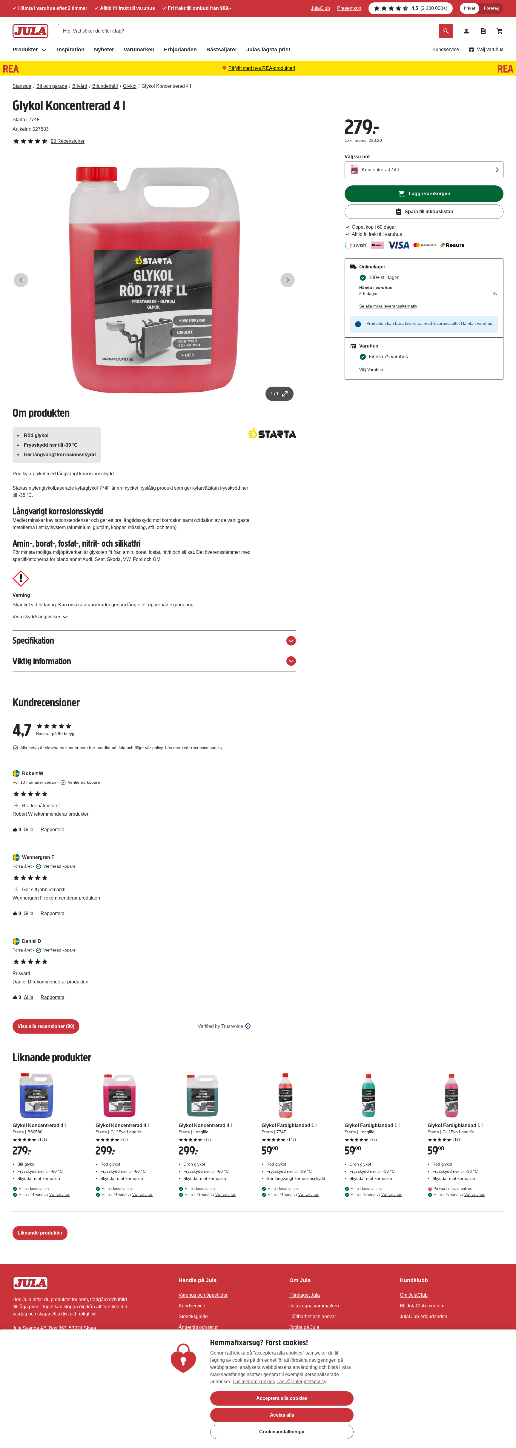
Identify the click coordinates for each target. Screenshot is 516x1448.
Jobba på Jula (304, 1327)
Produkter (25, 50)
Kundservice (445, 49)
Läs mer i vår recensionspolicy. (194, 747)
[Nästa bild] (287, 280)
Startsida (22, 86)
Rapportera (52, 829)
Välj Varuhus (371, 369)
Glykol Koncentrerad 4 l (166, 86)
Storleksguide (193, 1316)
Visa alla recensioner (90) (46, 1026)
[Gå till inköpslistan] (483, 31)
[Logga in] (466, 31)
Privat (469, 8)
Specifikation (33, 640)
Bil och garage (51, 86)
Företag (492, 8)
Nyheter (104, 50)
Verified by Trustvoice (220, 1026)
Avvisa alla (282, 1415)
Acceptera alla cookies (282, 1398)
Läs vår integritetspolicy (301, 1381)
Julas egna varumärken (314, 1305)
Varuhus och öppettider (203, 1295)
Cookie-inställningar (282, 1431)
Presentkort (349, 8)
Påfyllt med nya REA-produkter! (261, 68)
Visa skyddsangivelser (36, 616)
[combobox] (255, 31)
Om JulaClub (414, 1295)
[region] (258, 1388)
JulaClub (320, 8)
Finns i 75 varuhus (376, 1194)
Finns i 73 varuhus (210, 1194)
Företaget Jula (304, 1295)
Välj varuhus (490, 49)
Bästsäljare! (221, 50)
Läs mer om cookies (254, 1381)
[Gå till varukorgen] (500, 31)
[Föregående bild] (21, 280)
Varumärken (139, 50)
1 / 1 (275, 393)
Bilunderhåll (105, 86)
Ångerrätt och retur (198, 1327)
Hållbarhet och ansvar (312, 1316)
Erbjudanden (180, 50)
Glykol (129, 86)
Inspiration (71, 50)
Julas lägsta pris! (268, 50)
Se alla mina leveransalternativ (388, 306)
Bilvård (79, 86)
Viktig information (42, 661)
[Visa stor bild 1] (154, 280)
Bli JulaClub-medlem (422, 1305)
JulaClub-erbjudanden (423, 1316)
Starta (19, 119)
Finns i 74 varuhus (44, 1194)
